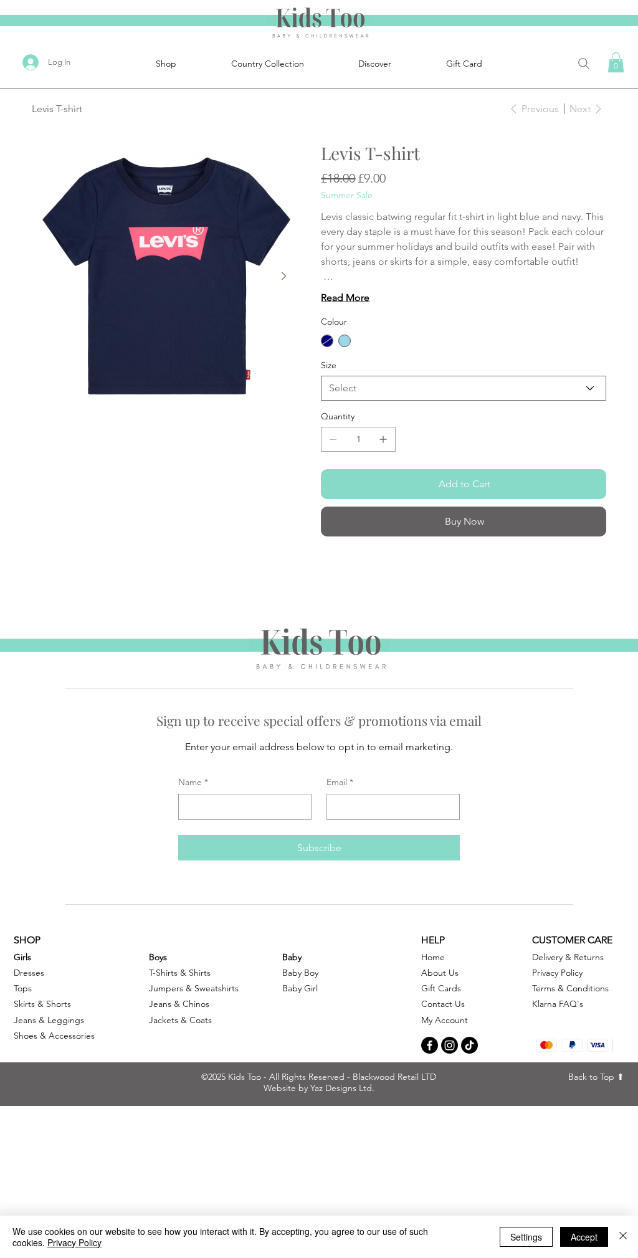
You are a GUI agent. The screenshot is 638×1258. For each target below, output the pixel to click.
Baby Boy (300, 972)
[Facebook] (429, 1045)
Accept (584, 1237)
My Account (444, 1020)
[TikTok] (469, 1045)
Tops (23, 988)
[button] (615, 62)
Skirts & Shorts (42, 1003)
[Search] (583, 63)
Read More (345, 297)
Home (433, 957)
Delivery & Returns (568, 957)
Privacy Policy (74, 1242)
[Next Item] (283, 276)
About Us (440, 972)
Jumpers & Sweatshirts (194, 988)
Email (339, 782)
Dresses (29, 972)
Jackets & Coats (180, 1020)
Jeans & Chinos (179, 1003)
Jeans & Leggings (49, 1020)
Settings (526, 1237)
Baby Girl (300, 988)
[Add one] (383, 439)
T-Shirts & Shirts (180, 972)
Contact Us (443, 1003)
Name (193, 782)
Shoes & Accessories (54, 1035)
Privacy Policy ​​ (558, 972)
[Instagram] (449, 1045)
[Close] (623, 1237)
